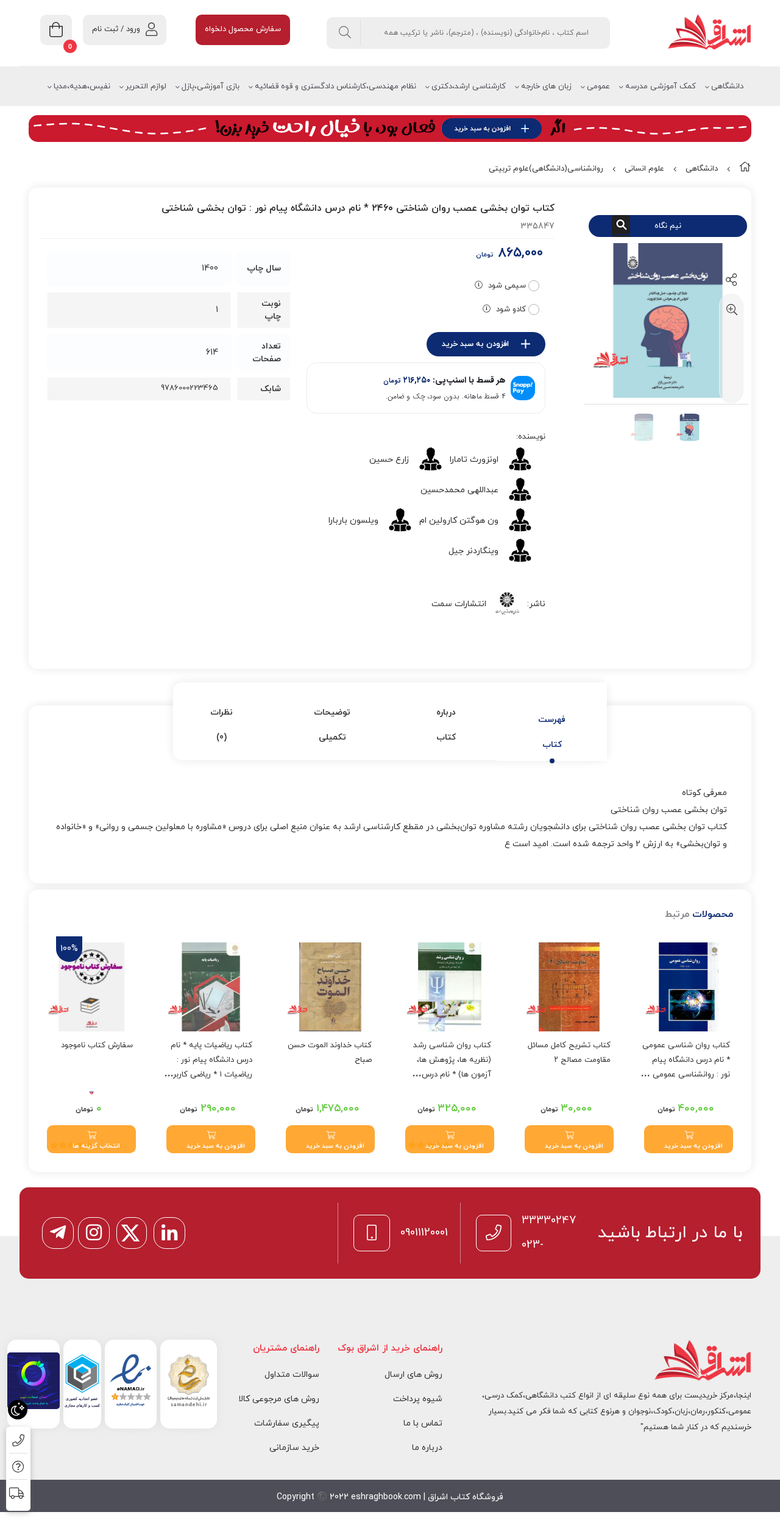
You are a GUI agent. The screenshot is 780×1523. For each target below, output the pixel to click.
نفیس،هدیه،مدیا (82, 86)
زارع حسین (389, 459)
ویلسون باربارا (353, 520)
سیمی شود (507, 285)
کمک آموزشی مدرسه (660, 86)
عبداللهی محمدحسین (459, 490)
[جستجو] (345, 33)
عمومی (598, 86)
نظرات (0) (221, 725)
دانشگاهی (727, 86)
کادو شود (511, 309)
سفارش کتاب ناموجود (97, 1045)
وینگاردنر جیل (473, 551)
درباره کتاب (446, 725)
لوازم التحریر (146, 86)
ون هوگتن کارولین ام (458, 520)
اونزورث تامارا (474, 459)
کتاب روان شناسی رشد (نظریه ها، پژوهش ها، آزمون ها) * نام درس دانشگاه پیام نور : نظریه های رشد (452, 1074)
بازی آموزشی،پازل (210, 86)
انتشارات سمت (458, 604)
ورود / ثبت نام (116, 29)
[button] (688, 1139)
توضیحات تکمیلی (332, 725)
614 (212, 352)
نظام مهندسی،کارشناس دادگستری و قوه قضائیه (335, 86)
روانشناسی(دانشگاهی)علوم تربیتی (546, 168)
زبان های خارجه (546, 86)
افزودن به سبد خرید (475, 344)
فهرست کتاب (552, 732)
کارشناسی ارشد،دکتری (468, 86)
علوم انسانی (644, 168)
